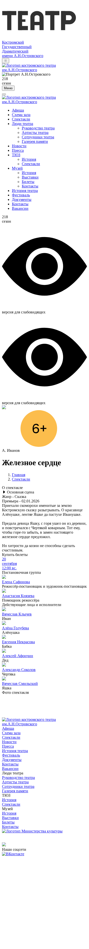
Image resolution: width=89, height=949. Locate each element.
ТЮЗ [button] (16, 155)
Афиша (18, 110)
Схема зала (21, 115)
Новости (19, 146)
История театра (25, 190)
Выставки (30, 177)
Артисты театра (35, 132)
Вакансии (20, 208)
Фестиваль (21, 195)
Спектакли (21, 119)
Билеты (28, 182)
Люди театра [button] (22, 124)
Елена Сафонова (16, 582)
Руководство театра (38, 128)
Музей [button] (17, 168)
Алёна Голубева (15, 628)
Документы (21, 199)
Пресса (18, 150)
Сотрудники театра (38, 137)
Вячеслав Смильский (20, 683)
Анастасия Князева (18, 596)
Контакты (30, 186)
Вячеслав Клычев (17, 614)
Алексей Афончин (17, 656)
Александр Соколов (19, 670)
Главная (18, 475)
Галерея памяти (35, 141)
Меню (8, 88)
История (29, 159)
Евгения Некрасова (18, 642)
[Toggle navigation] (5, 60)
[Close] (4, 94)
